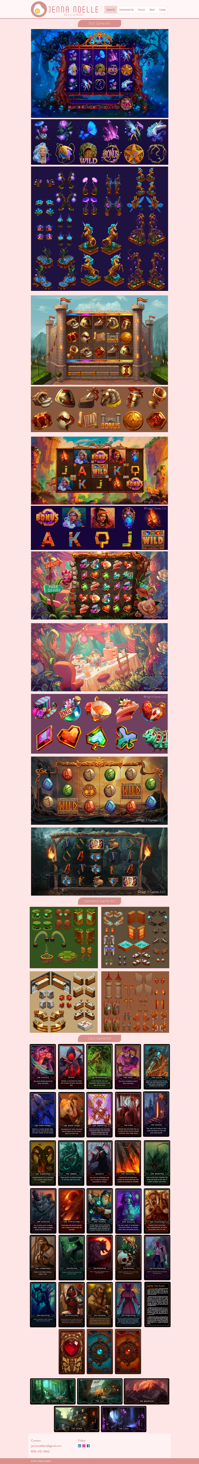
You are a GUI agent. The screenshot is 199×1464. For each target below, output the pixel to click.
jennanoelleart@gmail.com (46, 1446)
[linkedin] (79, 1445)
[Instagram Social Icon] (83, 1445)
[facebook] (88, 1445)
